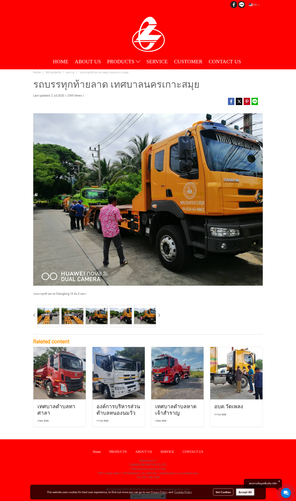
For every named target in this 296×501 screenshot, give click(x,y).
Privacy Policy (159, 492)
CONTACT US (225, 62)
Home (97, 451)
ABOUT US (88, 62)
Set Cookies (223, 492)
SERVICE (157, 62)
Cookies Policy (183, 492)
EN (255, 4)
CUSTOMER (188, 62)
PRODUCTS (121, 62)
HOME (60, 62)
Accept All (245, 492)
